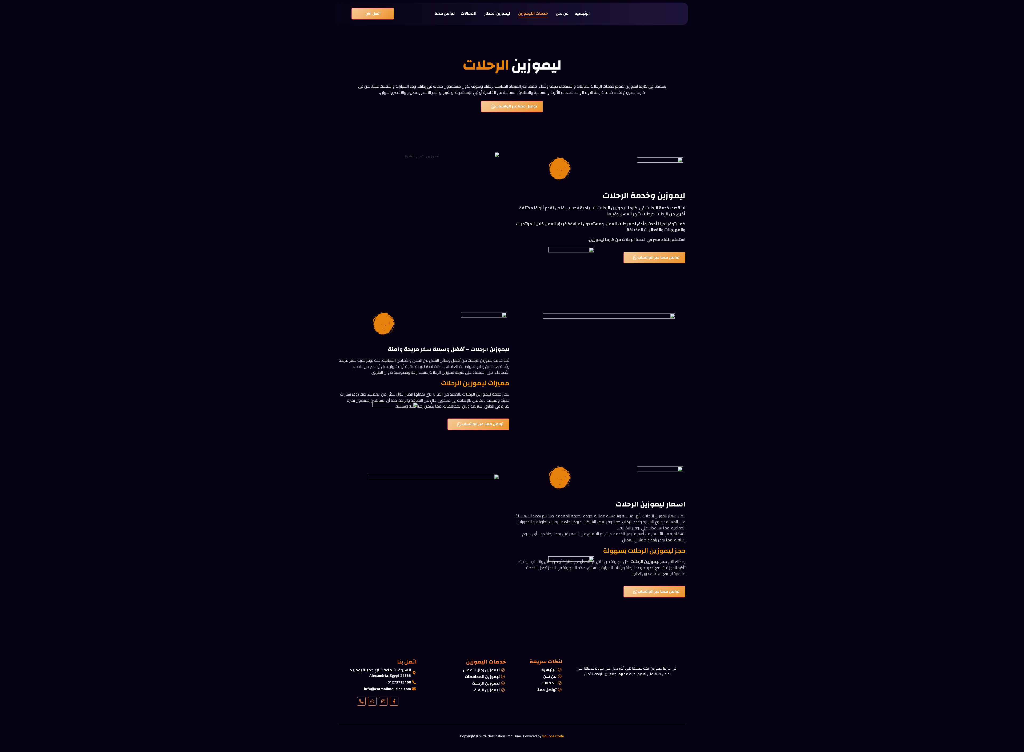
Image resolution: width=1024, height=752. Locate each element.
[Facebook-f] (394, 701)
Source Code (553, 736)
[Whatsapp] (372, 701)
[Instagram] (383, 701)
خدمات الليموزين (533, 13)
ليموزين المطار (497, 13)
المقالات (468, 13)
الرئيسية (582, 13)
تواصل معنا (445, 13)
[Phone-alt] (361, 701)
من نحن (562, 13)
